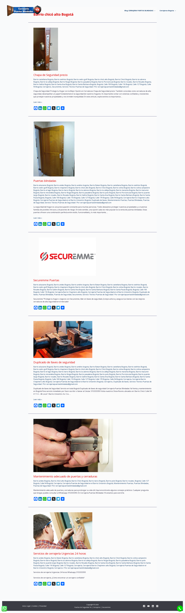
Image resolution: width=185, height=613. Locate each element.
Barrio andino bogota (80, 185)
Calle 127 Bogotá (139, 84)
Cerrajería (127, 379)
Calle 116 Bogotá (125, 84)
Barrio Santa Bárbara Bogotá (84, 84)
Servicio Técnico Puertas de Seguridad (77, 87)
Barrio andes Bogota (62, 185)
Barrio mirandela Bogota (50, 192)
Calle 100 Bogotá (110, 84)
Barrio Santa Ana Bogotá (61, 84)
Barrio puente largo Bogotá (51, 563)
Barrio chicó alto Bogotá (104, 79)
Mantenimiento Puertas (117, 200)
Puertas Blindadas (135, 200)
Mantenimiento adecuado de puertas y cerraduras (65, 476)
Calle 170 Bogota (102, 198)
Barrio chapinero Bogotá (64, 188)
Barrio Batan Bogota (98, 185)
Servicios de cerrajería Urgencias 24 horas (59, 553)
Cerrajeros (47, 87)
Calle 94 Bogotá (116, 198)
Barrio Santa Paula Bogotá (121, 289)
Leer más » (37, 102)
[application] (154, 10)
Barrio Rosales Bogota (142, 82)
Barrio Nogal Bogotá (68, 82)
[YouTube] (148, 606)
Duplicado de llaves (99, 200)
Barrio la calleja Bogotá (49, 82)
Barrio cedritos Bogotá (63, 79)
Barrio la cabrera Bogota (86, 190)
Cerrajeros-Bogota (167, 11)
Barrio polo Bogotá (107, 192)
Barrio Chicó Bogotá (123, 79)
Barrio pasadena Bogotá (87, 82)
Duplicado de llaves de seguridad (54, 362)
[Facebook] (144, 606)
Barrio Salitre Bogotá (42, 84)
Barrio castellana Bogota (43, 79)
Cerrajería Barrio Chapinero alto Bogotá (71, 292)
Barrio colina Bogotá (121, 188)
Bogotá (100, 84)
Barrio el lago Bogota (49, 190)
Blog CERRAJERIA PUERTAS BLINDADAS (139, 11)
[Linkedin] (153, 606)
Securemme (56, 87)
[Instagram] (157, 606)
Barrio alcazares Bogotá (43, 185)
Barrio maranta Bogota (125, 190)
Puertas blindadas (44, 181)
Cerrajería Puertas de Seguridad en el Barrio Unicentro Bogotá (65, 200)
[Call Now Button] (180, 608)
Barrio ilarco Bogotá (66, 190)
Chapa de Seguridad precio (50, 75)
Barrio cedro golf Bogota (84, 79)
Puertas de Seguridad (62, 294)
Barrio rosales (126, 82)
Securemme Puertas (46, 280)
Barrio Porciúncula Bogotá (109, 82)
